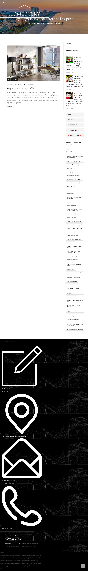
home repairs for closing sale (74, 225)
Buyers (70, 115)
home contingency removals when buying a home (74, 209)
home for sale (70, 214)
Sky (21, 84)
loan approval (70, 243)
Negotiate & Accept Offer (21, 88)
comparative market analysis (74, 179)
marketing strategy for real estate (74, 246)
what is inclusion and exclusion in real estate (75, 324)
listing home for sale (72, 235)
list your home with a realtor (74, 239)
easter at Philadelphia (72, 183)
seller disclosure (71, 297)
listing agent (70, 232)
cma (79, 172)
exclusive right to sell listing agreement (74, 197)
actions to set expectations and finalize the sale (75, 156)
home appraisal (71, 202)
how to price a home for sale (74, 228)
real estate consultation (73, 288)
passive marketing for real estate (74, 273)
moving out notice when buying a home (73, 251)
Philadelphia (72, 130)
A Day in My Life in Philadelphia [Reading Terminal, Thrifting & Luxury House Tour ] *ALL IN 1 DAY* (74, 63)
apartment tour (71, 168)
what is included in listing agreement (73, 320)
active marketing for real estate (75, 161)
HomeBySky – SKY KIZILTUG (12, 543)
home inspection (71, 217)
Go (9, 79)
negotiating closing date (73, 256)
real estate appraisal (72, 285)
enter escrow (70, 193)
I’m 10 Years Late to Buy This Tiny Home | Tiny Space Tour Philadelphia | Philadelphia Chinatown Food (74, 99)
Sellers (14, 79)
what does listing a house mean (73, 310)
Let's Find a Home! (7, 341)
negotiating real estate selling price (74, 264)
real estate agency (72, 281)
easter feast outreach (72, 190)
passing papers (71, 269)
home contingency (72, 205)
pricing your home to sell (73, 277)
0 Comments (30, 84)
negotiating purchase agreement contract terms (74, 260)
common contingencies (73, 175)
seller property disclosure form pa (75, 300)
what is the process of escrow (75, 329)
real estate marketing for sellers (73, 292)
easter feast (70, 186)
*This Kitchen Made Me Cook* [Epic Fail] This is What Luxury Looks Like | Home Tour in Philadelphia (74, 81)
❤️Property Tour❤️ (75, 135)
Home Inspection (73, 125)
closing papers (71, 172)
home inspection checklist (74, 221)
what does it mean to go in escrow (74, 305)
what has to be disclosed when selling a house (73, 315)
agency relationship (72, 165)
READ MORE (10, 106)
